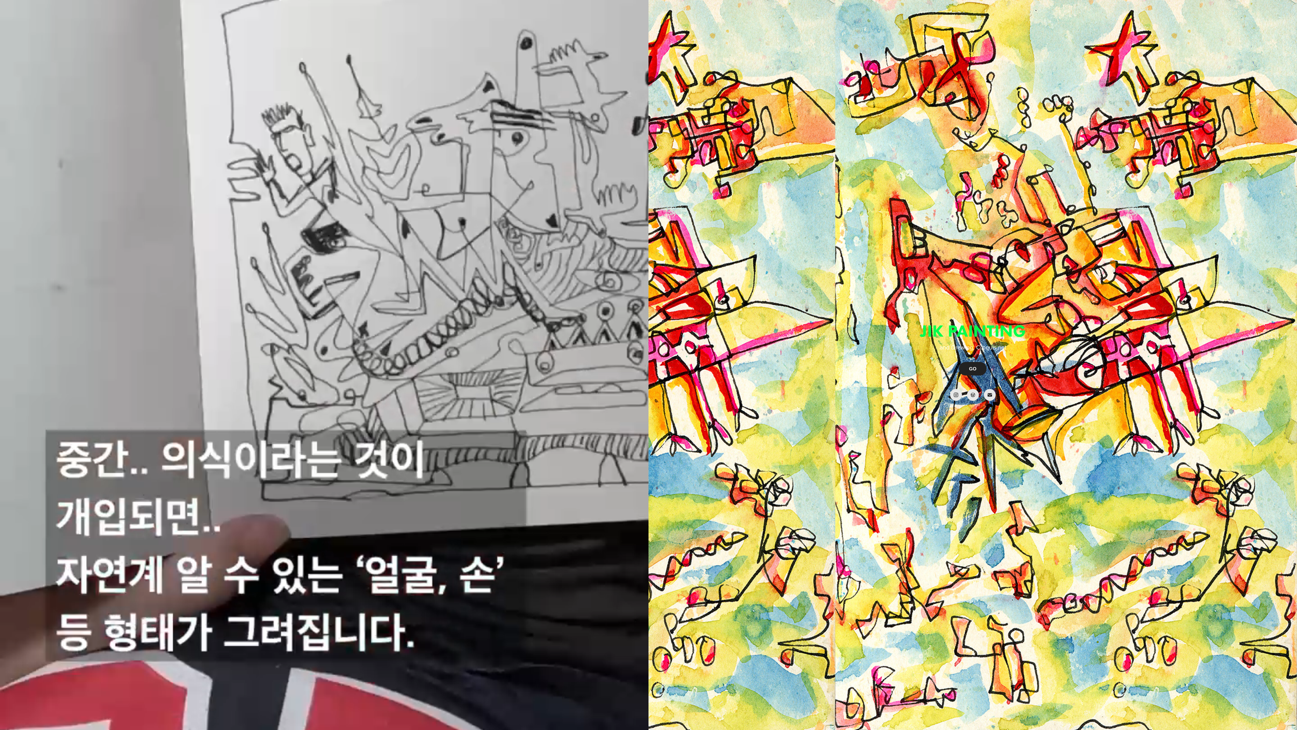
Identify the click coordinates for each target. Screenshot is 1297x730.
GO (972, 368)
